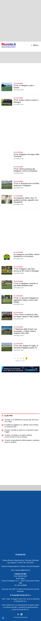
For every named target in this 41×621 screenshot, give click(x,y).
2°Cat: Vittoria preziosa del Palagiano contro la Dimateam (25, 170)
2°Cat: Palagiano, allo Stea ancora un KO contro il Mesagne (26, 270)
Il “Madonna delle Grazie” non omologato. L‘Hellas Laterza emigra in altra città (25, 331)
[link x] (18, 614)
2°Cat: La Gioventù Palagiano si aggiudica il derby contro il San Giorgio (26, 300)
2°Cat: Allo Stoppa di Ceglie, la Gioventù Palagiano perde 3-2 (26, 347)
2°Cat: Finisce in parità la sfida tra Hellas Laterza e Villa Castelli (26, 316)
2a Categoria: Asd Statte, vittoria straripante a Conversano (26, 255)
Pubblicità (20, 554)
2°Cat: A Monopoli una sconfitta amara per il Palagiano (26, 184)
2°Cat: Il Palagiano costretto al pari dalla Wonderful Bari (26, 284)
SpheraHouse (23, 617)
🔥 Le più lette (7, 416)
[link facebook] (21, 614)
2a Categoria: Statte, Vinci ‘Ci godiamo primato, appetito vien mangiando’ (26, 200)
